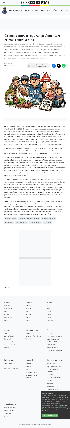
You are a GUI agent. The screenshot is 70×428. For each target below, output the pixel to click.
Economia (29, 314)
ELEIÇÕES (35, 10)
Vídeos (28, 306)
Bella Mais (7, 339)
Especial (7, 348)
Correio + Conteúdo (32, 330)
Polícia (28, 320)
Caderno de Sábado (11, 345)
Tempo (49, 308)
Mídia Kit (29, 370)
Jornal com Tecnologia (33, 336)
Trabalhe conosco (53, 347)
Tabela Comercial (31, 372)
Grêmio (7, 330)
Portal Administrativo (54, 378)
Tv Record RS (8, 414)
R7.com (6, 416)
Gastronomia (8, 342)
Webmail (50, 383)
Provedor (50, 380)
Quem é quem (52, 344)
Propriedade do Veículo (55, 336)
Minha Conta (51, 386)
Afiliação (49, 333)
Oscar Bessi (14, 10)
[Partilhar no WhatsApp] (64, 66)
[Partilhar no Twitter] (59, 66)
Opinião (7, 314)
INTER (62, 10)
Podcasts (29, 303)
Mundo (49, 303)
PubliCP (7, 311)
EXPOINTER (45, 10)
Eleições (7, 306)
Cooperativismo (31, 333)
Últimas (7, 303)
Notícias (28, 308)
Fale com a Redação (11, 369)
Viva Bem (29, 339)
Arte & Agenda (9, 336)
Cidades (28, 317)
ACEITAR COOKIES (50, 415)
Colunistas (8, 317)
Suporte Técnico (52, 389)
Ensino (49, 311)
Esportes (50, 320)
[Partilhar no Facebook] (54, 66)
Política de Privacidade (54, 350)
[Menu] (3, 2)
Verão (49, 317)
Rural (48, 306)
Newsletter (8, 308)
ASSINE (27, 10)
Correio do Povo (10, 408)
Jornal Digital (51, 364)
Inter (6, 333)
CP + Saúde (50, 375)
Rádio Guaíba (9, 411)
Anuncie (28, 364)
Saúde (49, 314)
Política (28, 311)
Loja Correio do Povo (54, 367)
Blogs (6, 320)
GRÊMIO (55, 10)
